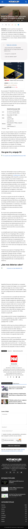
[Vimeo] (17, 377)
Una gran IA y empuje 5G (10, 53)
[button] (26, 2)
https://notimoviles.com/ (14, 365)
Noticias (6, 14)
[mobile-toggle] (2, 2)
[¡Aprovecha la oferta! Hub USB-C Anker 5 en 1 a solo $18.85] (4, 388)
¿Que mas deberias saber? (11, 56)
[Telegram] (18, 25)
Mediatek (6, 5)
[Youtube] (20, 377)
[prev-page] (2, 407)
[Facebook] (2, 25)
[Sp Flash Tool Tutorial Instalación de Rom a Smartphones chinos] (4, 496)
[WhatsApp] (15, 25)
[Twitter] (5, 25)
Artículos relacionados (7, 383)
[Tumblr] (9, 25)
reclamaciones (16, 175)
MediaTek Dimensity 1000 (18, 350)
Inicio (2, 5)
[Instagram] (10, 472)
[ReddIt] (12, 25)
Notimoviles (5, 20)
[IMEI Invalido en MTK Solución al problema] (4, 482)
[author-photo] (14, 362)
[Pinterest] (11, 377)
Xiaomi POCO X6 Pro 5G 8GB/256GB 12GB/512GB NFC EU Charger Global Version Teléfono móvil (13, 49)
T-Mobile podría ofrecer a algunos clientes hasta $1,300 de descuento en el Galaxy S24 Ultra (18, 401)
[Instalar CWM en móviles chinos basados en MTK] (4, 489)
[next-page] (4, 407)
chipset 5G (10, 350)
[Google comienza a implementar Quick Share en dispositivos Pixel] (4, 395)
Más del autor (16, 383)
